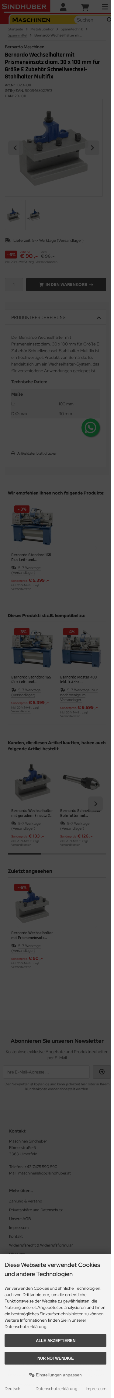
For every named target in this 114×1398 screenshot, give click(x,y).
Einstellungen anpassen (58, 1374)
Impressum (96, 1388)
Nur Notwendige (55, 1358)
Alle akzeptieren (55, 1340)
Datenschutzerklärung (56, 1388)
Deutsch (12, 1388)
